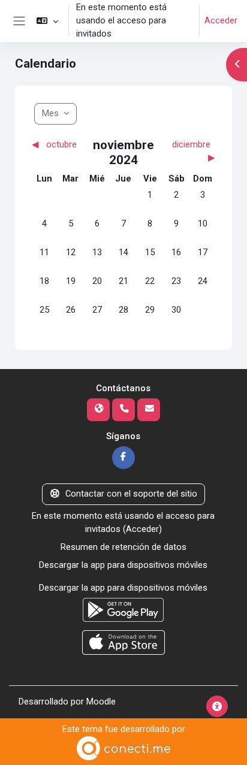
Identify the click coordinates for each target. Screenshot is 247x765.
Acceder (220, 20)
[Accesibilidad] (217, 706)
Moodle (101, 701)
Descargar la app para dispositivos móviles (123, 565)
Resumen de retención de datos (123, 547)
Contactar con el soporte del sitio (131, 493)
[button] (47, 21)
